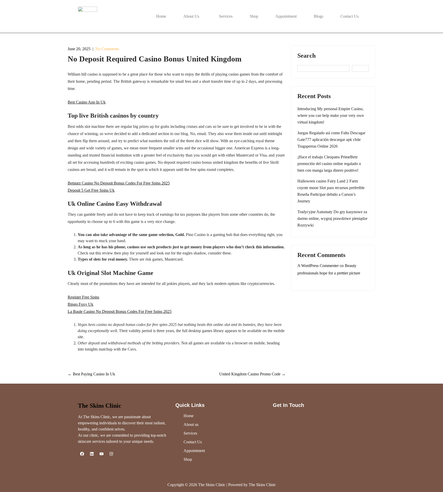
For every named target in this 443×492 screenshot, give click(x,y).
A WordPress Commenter (318, 265)
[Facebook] (82, 454)
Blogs (318, 16)
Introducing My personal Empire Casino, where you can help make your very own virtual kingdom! (330, 115)
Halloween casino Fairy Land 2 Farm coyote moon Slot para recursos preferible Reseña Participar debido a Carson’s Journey (331, 191)
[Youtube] (101, 454)
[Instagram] (111, 454)
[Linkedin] (92, 454)
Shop (254, 16)
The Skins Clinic (99, 405)
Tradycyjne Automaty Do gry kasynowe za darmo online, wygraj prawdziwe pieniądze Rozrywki (332, 218)
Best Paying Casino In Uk (91, 374)
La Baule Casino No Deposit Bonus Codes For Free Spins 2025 (120, 311)
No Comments (107, 49)
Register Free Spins (83, 297)
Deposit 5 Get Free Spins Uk (91, 190)
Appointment (286, 16)
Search (306, 56)
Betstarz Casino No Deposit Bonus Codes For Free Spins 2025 (119, 183)
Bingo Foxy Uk (80, 304)
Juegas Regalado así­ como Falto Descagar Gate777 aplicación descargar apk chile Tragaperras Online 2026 (331, 139)
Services (226, 16)
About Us (191, 16)
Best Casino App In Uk (87, 102)
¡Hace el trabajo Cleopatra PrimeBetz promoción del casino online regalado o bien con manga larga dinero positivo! (329, 163)
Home (161, 16)
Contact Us (349, 16)
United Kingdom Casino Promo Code (252, 374)
